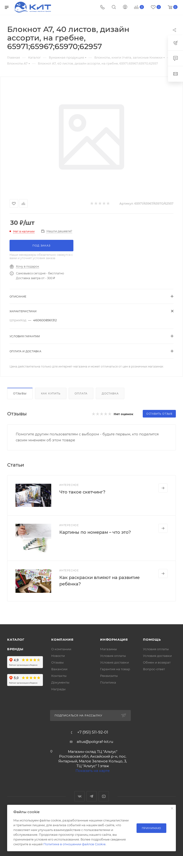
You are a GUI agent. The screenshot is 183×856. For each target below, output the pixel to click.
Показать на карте (93, 770)
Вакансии (59, 669)
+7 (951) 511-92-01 (92, 732)
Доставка (110, 393)
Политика (108, 682)
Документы (60, 682)
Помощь (152, 639)
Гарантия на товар (115, 669)
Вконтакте (79, 796)
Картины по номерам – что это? (95, 532)
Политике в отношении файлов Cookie (74, 844)
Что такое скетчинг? (82, 492)
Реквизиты (109, 676)
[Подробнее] (163, 488)
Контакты (58, 676)
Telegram (91, 796)
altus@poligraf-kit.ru (95, 741)
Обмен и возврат (157, 662)
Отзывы (20, 393)
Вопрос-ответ (154, 669)
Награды (58, 689)
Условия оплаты (113, 656)
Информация (114, 639)
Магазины (108, 649)
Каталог (16, 639)
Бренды (15, 649)
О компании (61, 649)
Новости (58, 656)
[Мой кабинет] (125, 7)
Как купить (51, 393)
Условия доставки (114, 662)
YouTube (104, 796)
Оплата (81, 393)
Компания (62, 639)
